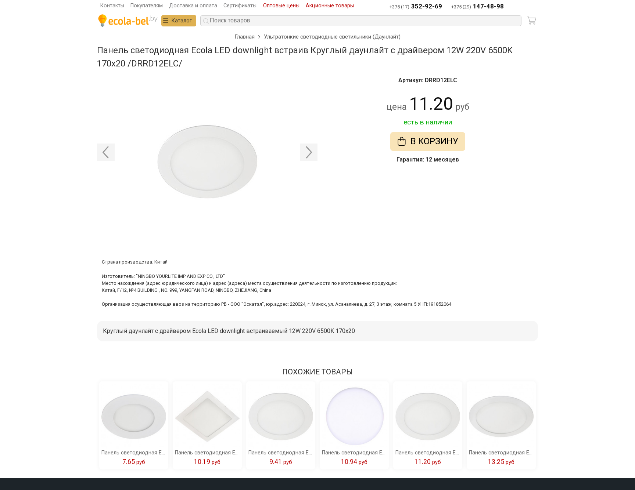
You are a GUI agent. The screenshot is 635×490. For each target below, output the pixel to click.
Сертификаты (239, 6)
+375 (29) (477, 6)
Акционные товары (330, 6)
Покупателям (146, 6)
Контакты (112, 6)
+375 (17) (416, 6)
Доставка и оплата (193, 6)
